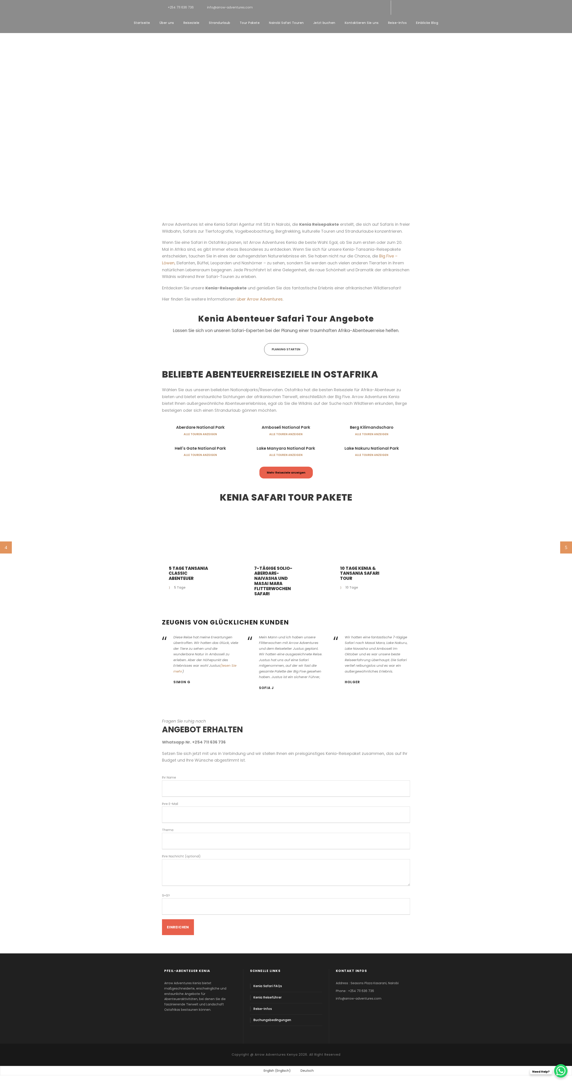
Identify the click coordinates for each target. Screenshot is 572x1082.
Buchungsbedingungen (272, 1020)
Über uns (167, 23)
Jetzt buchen (324, 23)
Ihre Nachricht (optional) (181, 856)
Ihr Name (169, 777)
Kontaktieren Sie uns (362, 23)
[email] (347, 7)
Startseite (142, 23)
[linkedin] (361, 7)
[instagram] (383, 7)
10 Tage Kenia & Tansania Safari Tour (359, 573)
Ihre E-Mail (170, 804)
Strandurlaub (219, 23)
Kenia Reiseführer (267, 997)
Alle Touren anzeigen (200, 434)
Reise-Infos (397, 23)
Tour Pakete (250, 23)
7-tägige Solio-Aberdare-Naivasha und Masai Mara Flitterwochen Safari (273, 581)
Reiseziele (191, 23)
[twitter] (368, 7)
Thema (167, 830)
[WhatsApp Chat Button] (561, 1071)
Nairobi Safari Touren (286, 23)
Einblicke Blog (427, 23)
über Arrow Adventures (260, 299)
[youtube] (375, 7)
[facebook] (354, 7)
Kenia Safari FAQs (267, 986)
